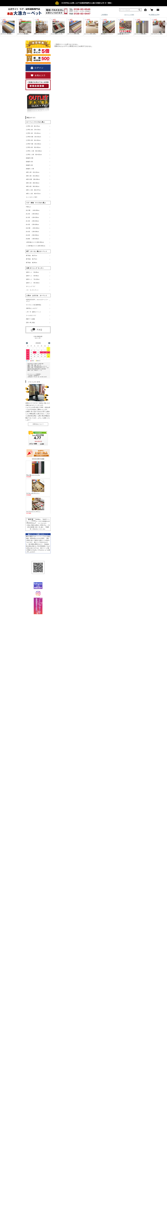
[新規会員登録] (38, 89)
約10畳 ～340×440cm (32, 238)
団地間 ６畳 (29, 161)
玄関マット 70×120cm (32, 279)
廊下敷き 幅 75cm (31, 259)
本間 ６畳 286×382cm (32, 183)
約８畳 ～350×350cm (32, 235)
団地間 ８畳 (29, 165)
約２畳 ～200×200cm (32, 214)
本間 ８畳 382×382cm (32, 186)
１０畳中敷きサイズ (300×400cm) (35, 246)
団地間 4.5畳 (29, 158)
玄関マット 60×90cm (32, 275)
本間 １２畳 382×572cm (33, 193)
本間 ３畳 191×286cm (32, 176)
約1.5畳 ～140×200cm (32, 210)
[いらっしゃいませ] (37, 400)
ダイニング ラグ (30, 286)
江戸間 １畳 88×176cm (33, 126)
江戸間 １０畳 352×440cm (34, 151)
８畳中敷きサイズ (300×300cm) (35, 242)
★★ (154, 14)
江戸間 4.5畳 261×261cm (33, 136)
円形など (28, 207)
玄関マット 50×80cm (32, 272)
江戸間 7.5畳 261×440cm (33, 144)
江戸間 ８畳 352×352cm (33, 147)
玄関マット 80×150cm (32, 283)
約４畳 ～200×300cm (32, 224)
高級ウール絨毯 (30, 319)
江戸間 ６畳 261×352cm (33, 140)
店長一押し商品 (30, 322)
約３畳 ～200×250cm (32, 221)
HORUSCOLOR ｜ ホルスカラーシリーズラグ (37, 300)
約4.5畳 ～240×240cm (32, 228)
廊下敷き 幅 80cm (31, 262)
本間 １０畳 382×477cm (33, 190)
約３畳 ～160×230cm (32, 217)
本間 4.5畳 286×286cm (33, 179)
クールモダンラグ (31, 315)
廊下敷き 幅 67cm (31, 255)
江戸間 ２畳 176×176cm (33, 129)
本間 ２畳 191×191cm (32, 172)
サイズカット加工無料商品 (33, 305)
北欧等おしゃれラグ (31, 308)
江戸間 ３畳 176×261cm (33, 133)
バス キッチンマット (32, 290)
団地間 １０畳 (30, 168)
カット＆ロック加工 (31, 197)
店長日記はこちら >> (38, 424)
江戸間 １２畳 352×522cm (34, 154)
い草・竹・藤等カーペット (33, 312)
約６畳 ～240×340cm (32, 231)
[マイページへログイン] (38, 70)
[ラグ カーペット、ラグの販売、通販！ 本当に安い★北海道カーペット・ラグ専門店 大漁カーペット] (26, 11)
